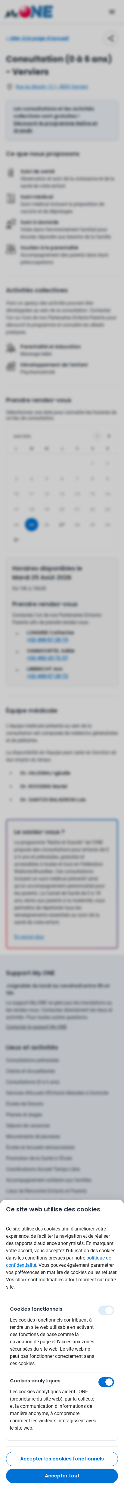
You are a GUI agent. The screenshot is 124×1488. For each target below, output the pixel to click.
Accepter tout (62, 1475)
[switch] (106, 1382)
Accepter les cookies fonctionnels (62, 1458)
